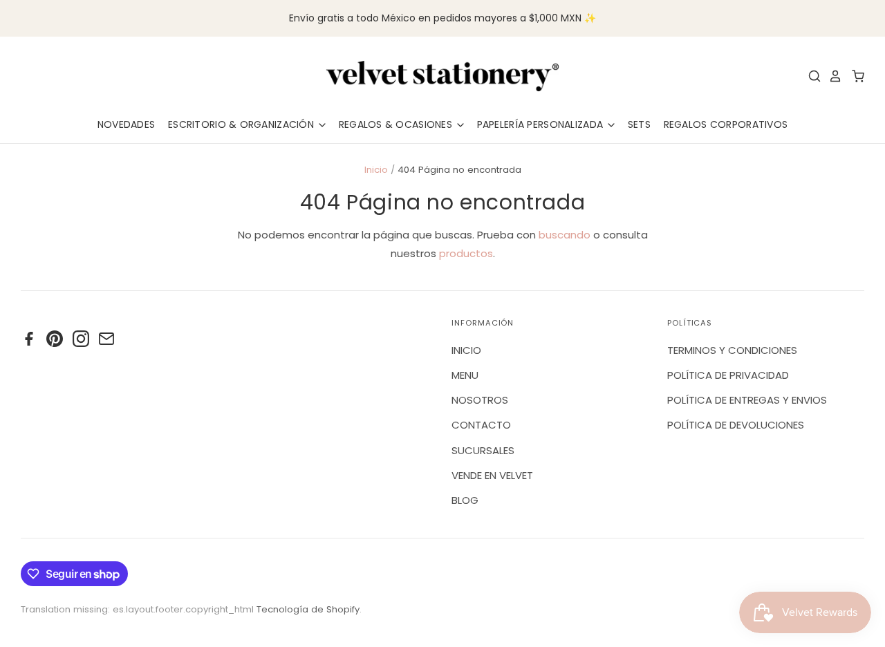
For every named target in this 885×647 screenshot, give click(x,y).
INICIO (466, 350)
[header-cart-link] (854, 76)
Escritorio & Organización (242, 124)
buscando (564, 234)
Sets (639, 124)
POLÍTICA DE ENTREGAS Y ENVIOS (747, 400)
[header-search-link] (811, 76)
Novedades (126, 124)
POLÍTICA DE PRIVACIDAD (728, 375)
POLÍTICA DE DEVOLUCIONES (735, 425)
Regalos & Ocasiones (397, 124)
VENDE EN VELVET (492, 475)
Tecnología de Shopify (308, 609)
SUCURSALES (482, 450)
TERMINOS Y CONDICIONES (732, 350)
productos (466, 253)
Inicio (376, 169)
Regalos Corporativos (726, 124)
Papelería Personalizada (541, 124)
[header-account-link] (831, 76)
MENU (464, 375)
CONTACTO (481, 425)
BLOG (464, 500)
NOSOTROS (479, 400)
